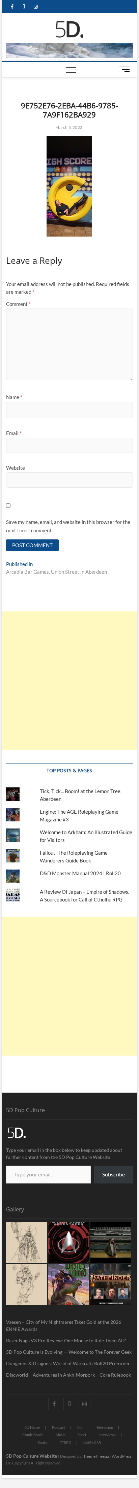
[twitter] (24, 7)
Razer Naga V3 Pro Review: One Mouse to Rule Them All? (66, 1340)
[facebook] (12, 7)
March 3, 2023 (68, 127)
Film (80, 1427)
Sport (82, 1434)
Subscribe (113, 1174)
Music (60, 1434)
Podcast (58, 1427)
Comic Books (33, 1434)
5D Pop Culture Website (32, 1456)
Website (15, 468)
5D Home (32, 1427)
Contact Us (92, 1442)
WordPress (122, 1456)
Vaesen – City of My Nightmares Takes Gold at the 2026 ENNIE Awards (63, 1325)
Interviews (107, 1434)
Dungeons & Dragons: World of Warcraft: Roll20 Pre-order (68, 1363)
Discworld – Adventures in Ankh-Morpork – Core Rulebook (68, 1375)
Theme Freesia (96, 1456)
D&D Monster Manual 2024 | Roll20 (80, 873)
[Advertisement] (69, 680)
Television (104, 1427)
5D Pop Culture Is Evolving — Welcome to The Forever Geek (69, 1352)
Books (42, 1442)
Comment (18, 304)
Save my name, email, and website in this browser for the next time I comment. (68, 526)
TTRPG (65, 1442)
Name (14, 397)
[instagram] (35, 7)
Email (14, 433)
